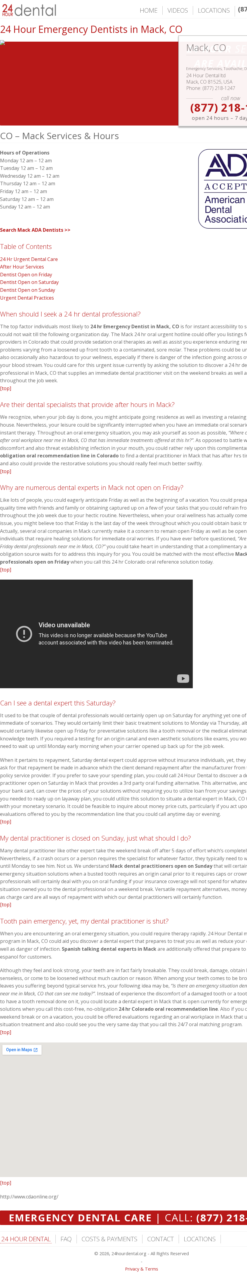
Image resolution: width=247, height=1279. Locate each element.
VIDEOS (177, 10)
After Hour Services (22, 266)
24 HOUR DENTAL (26, 1239)
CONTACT (160, 1239)
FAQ (66, 1239)
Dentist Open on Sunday (27, 290)
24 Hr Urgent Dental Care (29, 259)
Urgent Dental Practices (27, 297)
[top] (5, 388)
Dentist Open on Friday (26, 274)
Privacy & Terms (141, 1269)
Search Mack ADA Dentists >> (35, 230)
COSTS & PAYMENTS (109, 1239)
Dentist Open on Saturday (29, 282)
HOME (149, 10)
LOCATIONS (214, 10)
